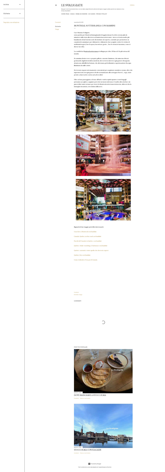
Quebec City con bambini (82, 255)
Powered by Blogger (96, 463)
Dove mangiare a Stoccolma (90, 395)
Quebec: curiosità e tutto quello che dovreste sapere (91, 250)
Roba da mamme (81, 14)
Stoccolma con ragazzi (87, 449)
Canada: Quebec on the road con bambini (87, 236)
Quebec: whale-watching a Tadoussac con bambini (90, 246)
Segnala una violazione (11, 22)
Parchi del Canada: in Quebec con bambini (87, 241)
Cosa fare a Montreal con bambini (85, 231)
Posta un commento (85, 398)
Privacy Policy (101, 14)
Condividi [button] (57, 22)
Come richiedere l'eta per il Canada (85, 260)
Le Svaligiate (72, 5)
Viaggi (72, 14)
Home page (65, 14)
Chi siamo (91, 14)
